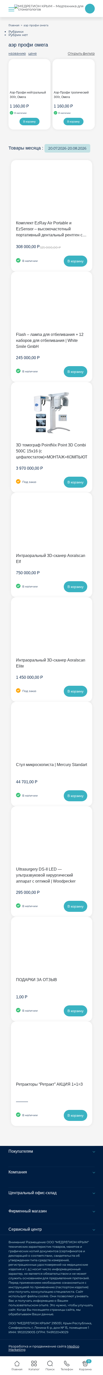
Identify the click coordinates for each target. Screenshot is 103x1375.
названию (17, 53)
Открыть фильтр (81, 53)
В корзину (29, 121)
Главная (14, 25)
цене (32, 53)
